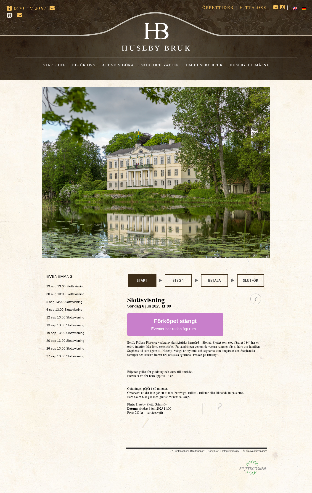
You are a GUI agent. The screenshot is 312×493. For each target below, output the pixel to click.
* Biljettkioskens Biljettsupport (188, 451)
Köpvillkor (213, 451)
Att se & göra (118, 65)
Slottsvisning (65, 286)
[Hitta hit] (214, 409)
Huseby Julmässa (249, 65)
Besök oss (83, 65)
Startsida (54, 65)
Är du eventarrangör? (255, 451)
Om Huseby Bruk (204, 65)
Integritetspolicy (230, 451)
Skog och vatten (160, 65)
